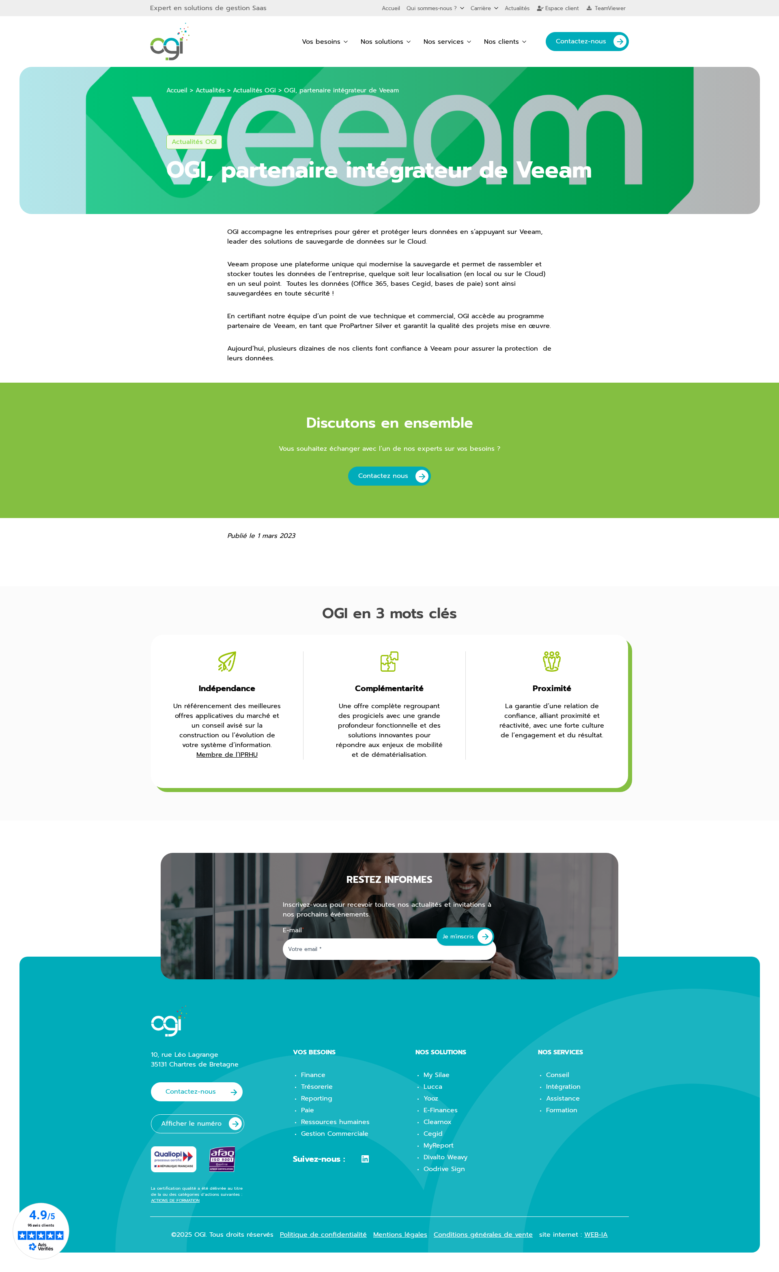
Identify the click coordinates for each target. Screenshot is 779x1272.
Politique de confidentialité (323, 1235)
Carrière (481, 8)
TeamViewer (609, 8)
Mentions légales (400, 1235)
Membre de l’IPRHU (227, 755)
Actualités (517, 8)
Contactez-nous (581, 41)
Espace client (561, 8)
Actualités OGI (254, 90)
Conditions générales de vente (483, 1235)
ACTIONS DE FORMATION (175, 1200)
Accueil (391, 8)
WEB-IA (596, 1235)
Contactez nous (383, 476)
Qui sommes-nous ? (432, 8)
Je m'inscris (458, 936)
